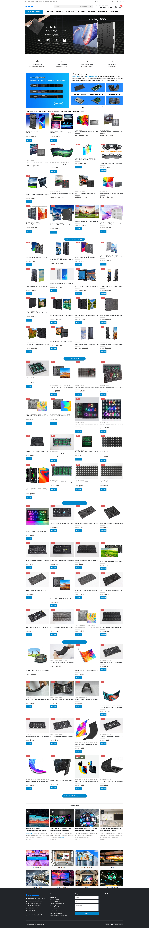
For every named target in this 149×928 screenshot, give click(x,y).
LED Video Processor (114, 107)
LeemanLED (75, 76)
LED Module (91, 12)
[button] (26, 34)
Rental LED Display (34, 131)
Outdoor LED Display (104, 130)
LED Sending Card (97, 107)
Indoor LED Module (79, 94)
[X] (115, 2)
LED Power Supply (79, 107)
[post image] (37, 818)
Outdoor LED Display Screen (81, 285)
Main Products (34, 118)
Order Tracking (97, 1)
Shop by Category (79, 74)
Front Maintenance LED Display (81, 256)
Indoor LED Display (79, 130)
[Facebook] (112, 2)
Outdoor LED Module (97, 94)
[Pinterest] (118, 2)
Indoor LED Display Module (56, 597)
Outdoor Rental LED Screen (43, 256)
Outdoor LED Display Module (56, 385)
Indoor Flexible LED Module (31, 669)
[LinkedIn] (120, 2)
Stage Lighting (70, 12)
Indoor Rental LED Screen (31, 256)
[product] (87, 120)
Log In (104, 1)
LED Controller (102, 12)
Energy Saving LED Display (56, 191)
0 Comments (28, 839)
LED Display (59, 12)
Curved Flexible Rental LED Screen (57, 162)
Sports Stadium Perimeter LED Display (38, 193)
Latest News (74, 805)
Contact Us (114, 12)
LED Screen (81, 12)
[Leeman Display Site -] (29, 7)
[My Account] (116, 7)
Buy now (29, 140)
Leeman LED (50, 12)
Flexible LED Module (114, 94)
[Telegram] (123, 2)
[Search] (91, 6)
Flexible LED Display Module (81, 669)
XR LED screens (29, 833)
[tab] (31, 112)
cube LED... (62, 837)
